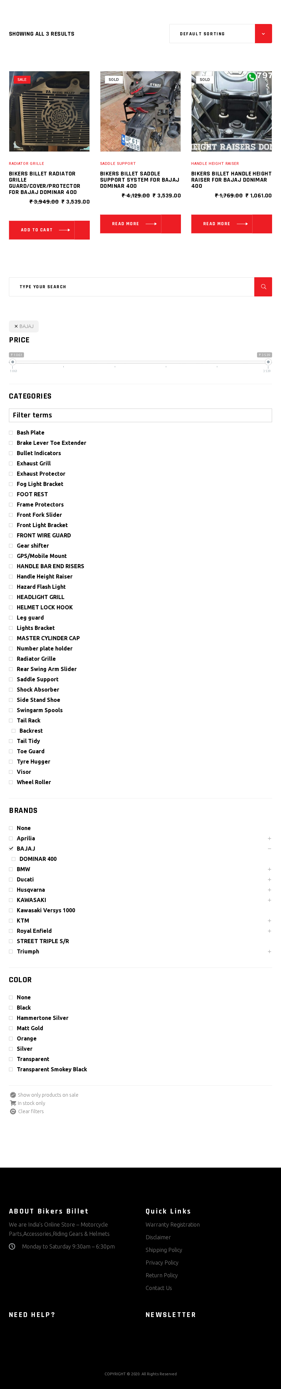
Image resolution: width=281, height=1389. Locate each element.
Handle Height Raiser (215, 164)
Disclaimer (158, 1237)
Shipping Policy (164, 1250)
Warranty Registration (173, 1224)
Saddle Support (118, 164)
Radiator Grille (26, 164)
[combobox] (220, 33)
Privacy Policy (162, 1262)
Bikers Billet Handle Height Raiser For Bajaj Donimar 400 (231, 180)
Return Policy (162, 1275)
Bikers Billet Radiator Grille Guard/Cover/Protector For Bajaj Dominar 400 (44, 183)
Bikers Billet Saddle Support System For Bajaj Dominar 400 (140, 180)
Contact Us (159, 1288)
